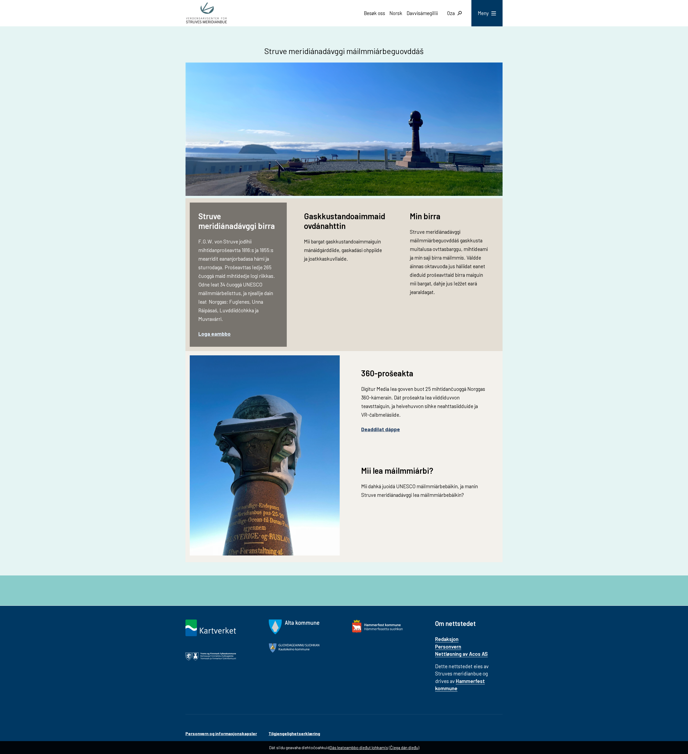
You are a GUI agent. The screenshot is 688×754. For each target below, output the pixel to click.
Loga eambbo (214, 334)
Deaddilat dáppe (380, 429)
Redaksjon (446, 639)
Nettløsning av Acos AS (461, 654)
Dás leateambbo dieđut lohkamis (358, 747)
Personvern (448, 646)
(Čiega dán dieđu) (404, 747)
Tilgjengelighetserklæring (294, 733)
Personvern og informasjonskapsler (221, 733)
